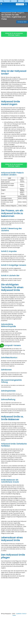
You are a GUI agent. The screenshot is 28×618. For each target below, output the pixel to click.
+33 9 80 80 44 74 (14, 585)
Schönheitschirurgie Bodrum (14, 608)
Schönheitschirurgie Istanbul (14, 605)
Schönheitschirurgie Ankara (14, 598)
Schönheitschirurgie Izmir (14, 600)
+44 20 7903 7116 (14, 587)
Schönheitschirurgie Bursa (14, 596)
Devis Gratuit (20, 4)
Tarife (14, 615)
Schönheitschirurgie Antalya (14, 603)
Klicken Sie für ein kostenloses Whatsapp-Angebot (14, 34)
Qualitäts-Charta (21, 613)
